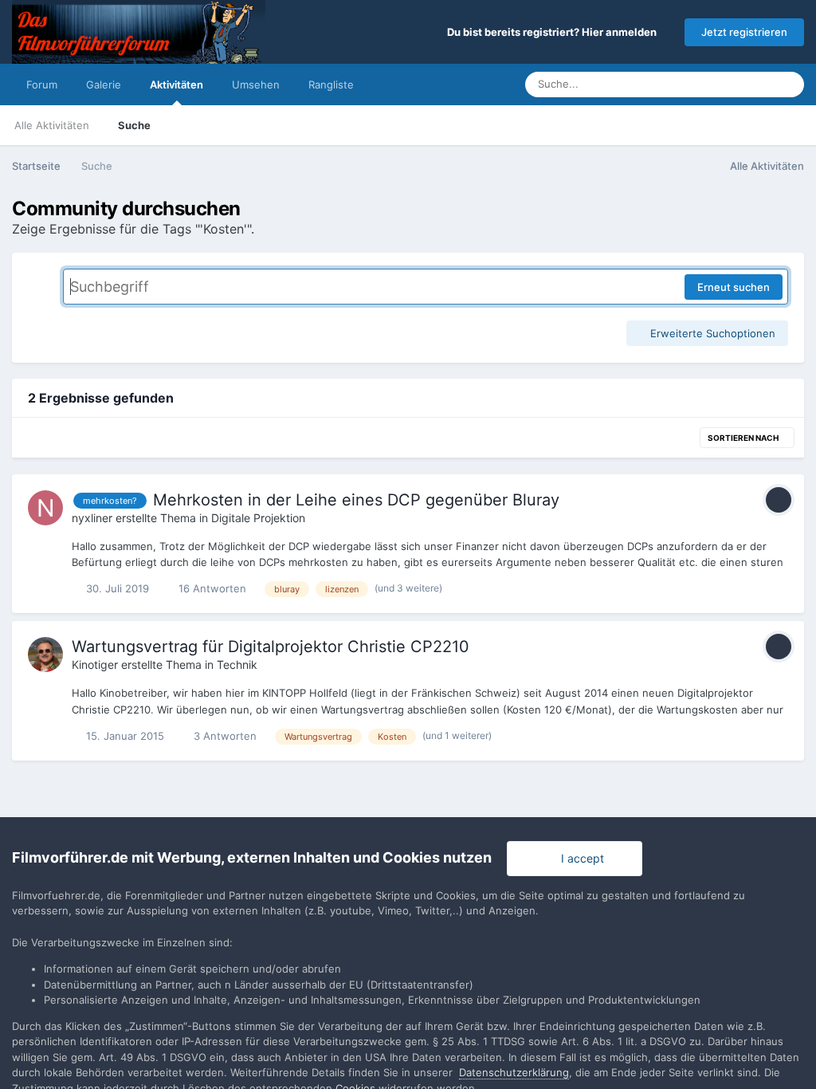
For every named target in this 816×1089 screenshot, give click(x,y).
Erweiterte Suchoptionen (711, 333)
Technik (237, 664)
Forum (41, 84)
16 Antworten (210, 588)
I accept (579, 858)
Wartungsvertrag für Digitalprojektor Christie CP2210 (270, 646)
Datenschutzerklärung (514, 1072)
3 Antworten (223, 735)
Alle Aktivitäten (51, 125)
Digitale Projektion (258, 518)
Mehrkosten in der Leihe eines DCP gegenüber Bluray (356, 499)
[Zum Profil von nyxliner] (45, 507)
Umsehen (256, 84)
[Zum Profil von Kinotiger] (45, 654)
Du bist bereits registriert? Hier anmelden (554, 32)
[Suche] (787, 84)
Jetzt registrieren (744, 32)
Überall (733, 84)
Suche (134, 125)
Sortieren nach (744, 437)
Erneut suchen (733, 287)
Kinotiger (95, 664)
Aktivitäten (176, 84)
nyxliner (92, 518)
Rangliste (331, 84)
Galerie (103, 84)
